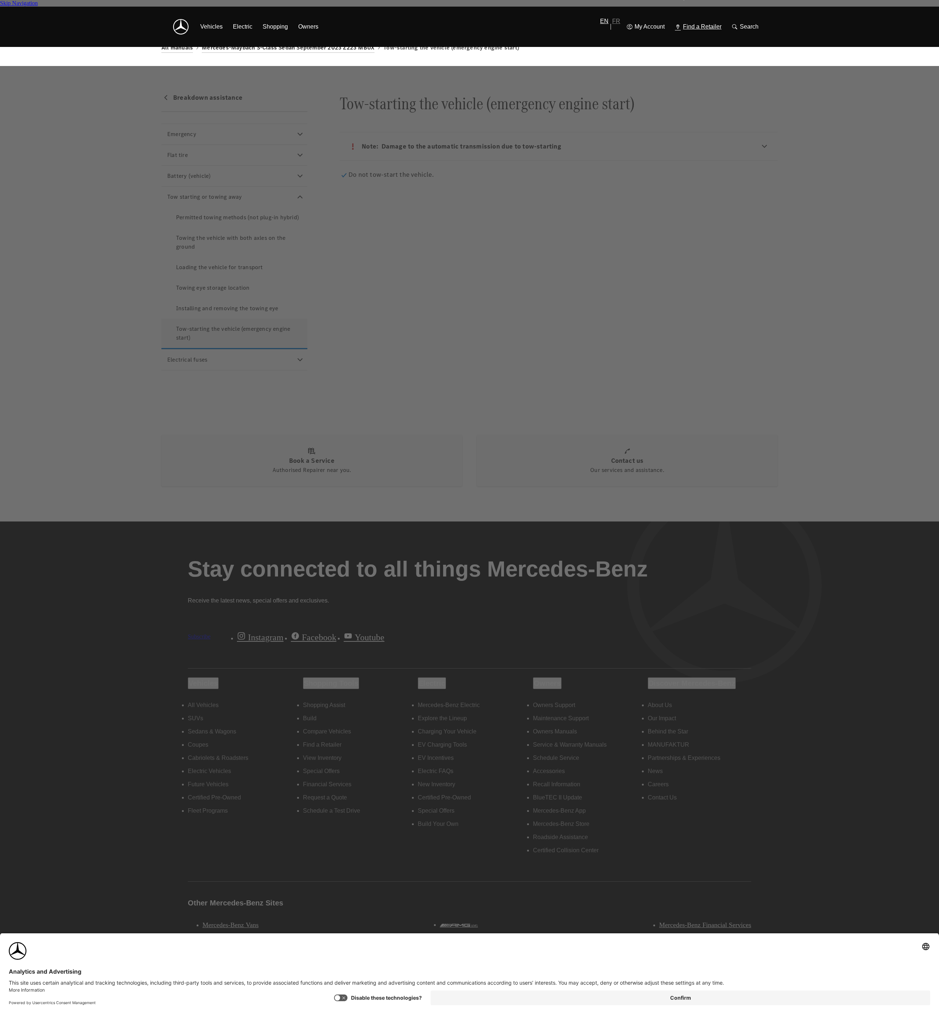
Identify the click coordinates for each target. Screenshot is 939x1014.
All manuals (177, 47)
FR (616, 21)
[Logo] (181, 26)
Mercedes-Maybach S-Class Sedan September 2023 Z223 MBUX (288, 47)
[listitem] (211, 27)
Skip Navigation (19, 3)
